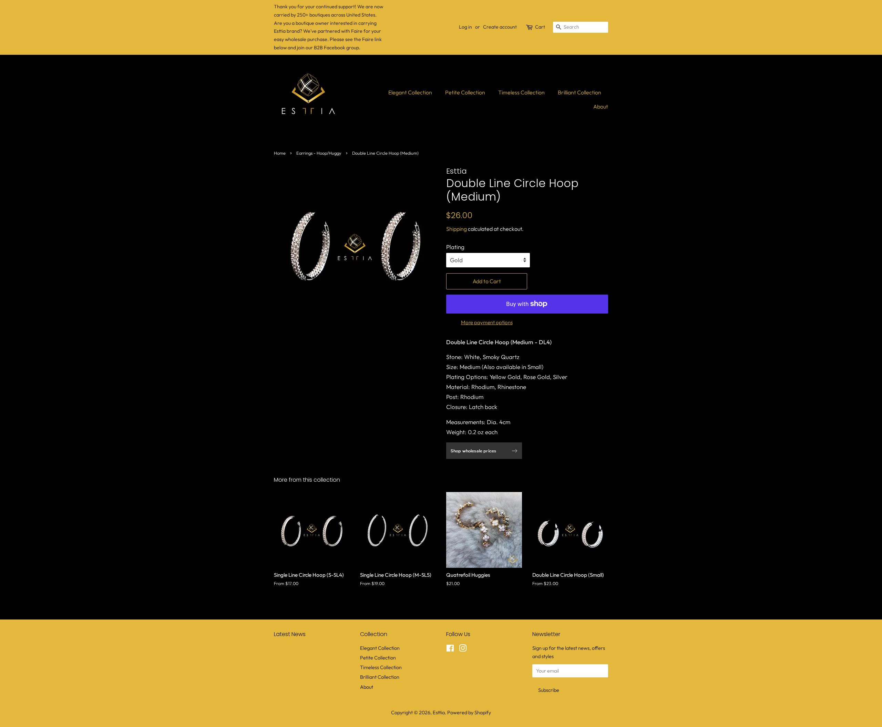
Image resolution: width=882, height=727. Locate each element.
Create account (500, 27)
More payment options (487, 322)
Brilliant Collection (579, 92)
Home (280, 153)
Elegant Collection (410, 92)
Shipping (456, 228)
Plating (455, 246)
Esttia (439, 712)
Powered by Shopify (469, 712)
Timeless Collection (521, 92)
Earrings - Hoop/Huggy (318, 153)
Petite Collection (465, 92)
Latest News (290, 634)
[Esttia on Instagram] (462, 649)
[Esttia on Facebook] (450, 649)
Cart (540, 27)
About (600, 106)
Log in (465, 27)
